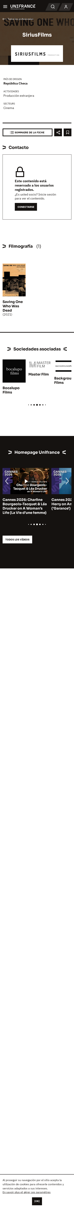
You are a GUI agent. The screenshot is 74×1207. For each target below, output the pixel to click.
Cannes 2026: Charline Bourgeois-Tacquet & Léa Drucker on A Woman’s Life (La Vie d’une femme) (25, 506)
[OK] (37, 1201)
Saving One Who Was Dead (13, 306)
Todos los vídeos (17, 539)
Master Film (38, 374)
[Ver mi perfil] (66, 7)
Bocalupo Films (11, 390)
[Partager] (58, 132)
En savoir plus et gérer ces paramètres (27, 1192)
